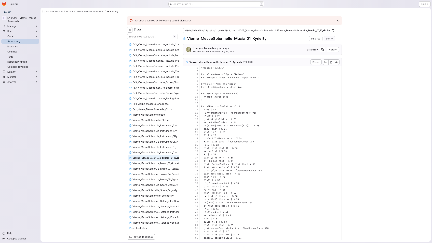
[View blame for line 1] (186, 68)
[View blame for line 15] (186, 112)
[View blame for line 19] (186, 125)
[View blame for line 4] (186, 77)
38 (196, 186)
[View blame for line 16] (186, 116)
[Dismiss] (338, 21)
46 (196, 212)
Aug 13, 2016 (228, 51)
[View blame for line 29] (186, 157)
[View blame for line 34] (186, 173)
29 (196, 157)
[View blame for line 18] (186, 122)
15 (196, 112)
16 (196, 116)
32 (196, 167)
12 (196, 103)
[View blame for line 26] (186, 148)
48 (196, 218)
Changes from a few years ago (211, 48)
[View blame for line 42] (186, 199)
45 (196, 209)
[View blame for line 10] (186, 96)
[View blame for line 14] (186, 109)
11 (196, 100)
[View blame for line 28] (186, 154)
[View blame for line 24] (186, 141)
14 (196, 109)
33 (196, 170)
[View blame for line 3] (186, 74)
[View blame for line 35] (186, 177)
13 (196, 106)
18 (196, 122)
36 (196, 180)
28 (196, 154)
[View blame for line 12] (186, 103)
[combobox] (152, 36)
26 (196, 148)
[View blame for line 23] (186, 138)
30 (196, 160)
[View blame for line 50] (186, 225)
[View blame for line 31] (186, 164)
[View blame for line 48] (186, 218)
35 (196, 177)
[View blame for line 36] (186, 180)
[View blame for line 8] (186, 90)
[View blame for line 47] (186, 215)
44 (196, 205)
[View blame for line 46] (186, 212)
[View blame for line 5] (186, 80)
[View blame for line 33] (186, 170)
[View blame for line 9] (186, 93)
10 (196, 96)
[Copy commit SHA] (322, 49)
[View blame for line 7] (186, 87)
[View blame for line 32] (186, 167)
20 (196, 128)
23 (196, 138)
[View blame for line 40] (186, 193)
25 (196, 144)
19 (196, 125)
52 (196, 231)
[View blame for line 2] (186, 71)
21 (196, 132)
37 (196, 183)
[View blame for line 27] (186, 151)
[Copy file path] (333, 30)
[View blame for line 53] (186, 234)
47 (196, 215)
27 (196, 151)
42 (196, 199)
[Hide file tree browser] (129, 30)
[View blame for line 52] (186, 231)
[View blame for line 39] (186, 189)
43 (196, 202)
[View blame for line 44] (186, 205)
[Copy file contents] (325, 62)
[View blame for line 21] (186, 132)
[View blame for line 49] (186, 221)
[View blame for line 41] (186, 196)
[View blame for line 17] (186, 119)
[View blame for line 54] (186, 237)
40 (196, 193)
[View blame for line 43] (186, 202)
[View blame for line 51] (186, 228)
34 (196, 173)
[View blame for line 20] (186, 128)
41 (196, 196)
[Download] (337, 62)
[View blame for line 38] (186, 186)
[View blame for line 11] (186, 100)
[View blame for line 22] (186, 135)
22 (196, 135)
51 (196, 228)
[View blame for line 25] (186, 144)
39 (196, 189)
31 (196, 164)
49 (196, 221)
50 (196, 225)
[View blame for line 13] (186, 106)
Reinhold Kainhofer (202, 51)
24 (196, 141)
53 (196, 234)
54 (196, 237)
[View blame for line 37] (186, 183)
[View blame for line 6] (186, 84)
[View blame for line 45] (186, 209)
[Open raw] (331, 62)
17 (196, 119)
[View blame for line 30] (186, 161)
